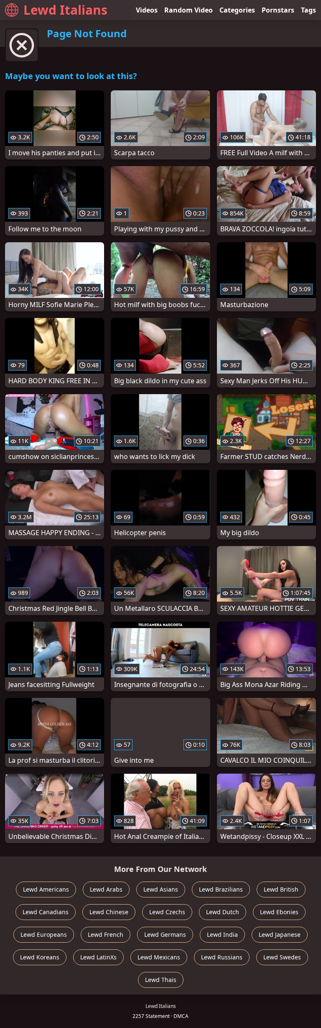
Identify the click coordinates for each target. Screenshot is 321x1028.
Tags (308, 10)
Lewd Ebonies (279, 912)
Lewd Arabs (106, 889)
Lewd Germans (165, 934)
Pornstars (278, 10)
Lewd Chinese (108, 912)
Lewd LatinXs (98, 957)
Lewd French (105, 934)
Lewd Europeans (43, 934)
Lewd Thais (160, 980)
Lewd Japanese (280, 934)
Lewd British (281, 889)
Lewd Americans (46, 889)
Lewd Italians (65, 9)
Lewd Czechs (167, 912)
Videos (147, 10)
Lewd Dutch (222, 912)
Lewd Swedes (282, 957)
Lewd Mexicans (159, 957)
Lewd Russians (221, 957)
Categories (237, 10)
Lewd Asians (160, 889)
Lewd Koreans (39, 957)
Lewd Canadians (46, 912)
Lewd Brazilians (221, 889)
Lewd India (222, 934)
